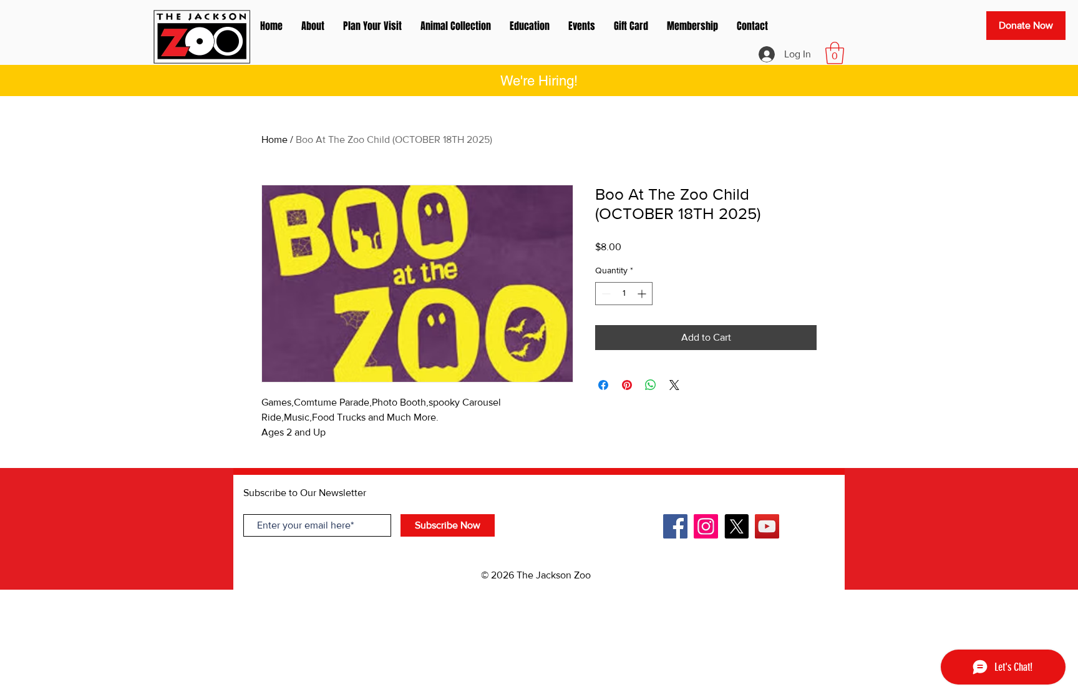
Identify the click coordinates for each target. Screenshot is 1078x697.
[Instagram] (706, 526)
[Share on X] (674, 385)
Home (274, 139)
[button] (834, 53)
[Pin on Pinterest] (626, 385)
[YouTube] (767, 526)
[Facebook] (675, 526)
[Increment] (643, 294)
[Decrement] (605, 294)
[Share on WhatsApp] (650, 385)
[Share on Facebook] (603, 385)
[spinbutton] (624, 294)
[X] (736, 526)
